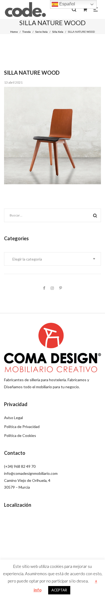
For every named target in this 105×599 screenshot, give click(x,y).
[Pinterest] (60, 288)
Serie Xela (41, 31)
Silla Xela (57, 31)
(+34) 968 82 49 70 (20, 466)
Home (14, 31)
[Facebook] (44, 288)
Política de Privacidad (22, 426)
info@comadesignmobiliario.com (31, 473)
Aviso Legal (13, 417)
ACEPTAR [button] (59, 590)
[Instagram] (52, 288)
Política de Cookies (20, 435)
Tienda (26, 31)
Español (66, 4)
